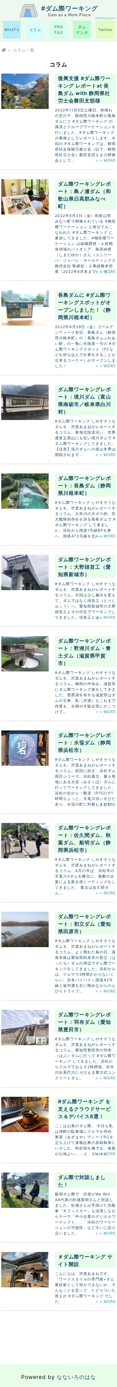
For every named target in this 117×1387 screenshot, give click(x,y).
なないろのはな (76, 1377)
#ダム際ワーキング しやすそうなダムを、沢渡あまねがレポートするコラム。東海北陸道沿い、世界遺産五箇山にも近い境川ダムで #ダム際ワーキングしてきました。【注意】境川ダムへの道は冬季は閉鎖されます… (85, 438)
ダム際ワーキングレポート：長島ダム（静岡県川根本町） (84, 485)
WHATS (11, 29)
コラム (35, 29)
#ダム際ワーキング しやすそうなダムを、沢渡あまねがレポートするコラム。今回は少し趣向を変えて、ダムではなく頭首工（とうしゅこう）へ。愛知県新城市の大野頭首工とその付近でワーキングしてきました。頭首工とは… (85, 600)
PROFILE (58, 30)
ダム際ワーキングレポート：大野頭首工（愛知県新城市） (84, 566)
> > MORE (105, 160)
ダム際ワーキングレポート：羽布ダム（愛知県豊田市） (84, 1021)
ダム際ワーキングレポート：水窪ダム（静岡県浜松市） (84, 742)
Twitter (105, 29)
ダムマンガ (82, 30)
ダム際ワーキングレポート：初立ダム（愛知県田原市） (84, 923)
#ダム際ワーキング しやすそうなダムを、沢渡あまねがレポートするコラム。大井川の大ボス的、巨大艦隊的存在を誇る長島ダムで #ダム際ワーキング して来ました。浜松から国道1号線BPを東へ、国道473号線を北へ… (85, 519)
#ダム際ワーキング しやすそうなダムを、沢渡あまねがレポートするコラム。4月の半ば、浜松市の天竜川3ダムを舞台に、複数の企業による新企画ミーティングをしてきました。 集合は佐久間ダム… (85, 876)
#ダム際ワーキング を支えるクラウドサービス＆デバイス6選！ (84, 1108)
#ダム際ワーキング (69, 8)
